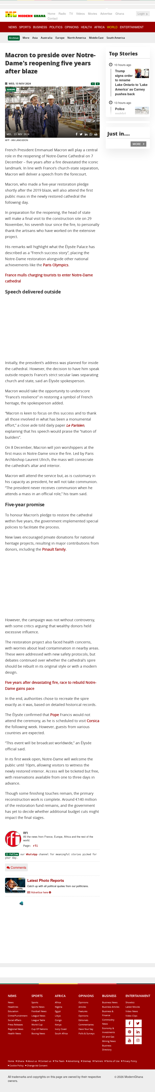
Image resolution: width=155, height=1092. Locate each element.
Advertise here (39, 892)
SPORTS (25, 27)
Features (83, 1011)
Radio (62, 13)
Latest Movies (133, 1006)
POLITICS (55, 27)
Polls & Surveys (86, 1033)
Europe (60, 38)
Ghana (119, 13)
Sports (34, 1002)
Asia (35, 38)
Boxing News (38, 1033)
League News (38, 1015)
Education (13, 1011)
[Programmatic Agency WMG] (21, 903)
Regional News (15, 1028)
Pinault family (54, 549)
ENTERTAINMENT (132, 27)
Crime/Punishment (17, 1015)
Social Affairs (14, 1020)
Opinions (83, 1002)
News (11, 1002)
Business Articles (110, 1006)
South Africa (61, 1033)
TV (71, 13)
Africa (58, 1002)
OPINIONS (72, 27)
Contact (53, 18)
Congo (58, 1020)
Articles (82, 1006)
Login (142, 13)
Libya (58, 1015)
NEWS (12, 27)
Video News (132, 1011)
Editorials (83, 1020)
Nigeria (58, 1006)
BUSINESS (40, 27)
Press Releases (15, 1024)
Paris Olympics (55, 265)
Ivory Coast (61, 1028)
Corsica (93, 720)
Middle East (96, 38)
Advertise (106, 13)
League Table (38, 1020)
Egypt (58, 1011)
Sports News (37, 1006)
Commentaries (86, 1024)
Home (51, 13)
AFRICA (99, 27)
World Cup (37, 1024)
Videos (80, 13)
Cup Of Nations (39, 1028)
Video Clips (131, 1015)
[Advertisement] (52, 327)
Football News (38, 1011)
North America (76, 38)
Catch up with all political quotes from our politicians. (58, 886)
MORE (137, 144)
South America (116, 38)
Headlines (13, 1006)
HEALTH (86, 27)
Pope (54, 714)
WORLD (112, 27)
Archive (14, 38)
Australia (46, 38)
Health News (14, 1033)
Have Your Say (86, 1028)
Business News (109, 1002)
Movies (92, 13)
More (26, 38)
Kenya (58, 1024)
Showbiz (130, 1002)
